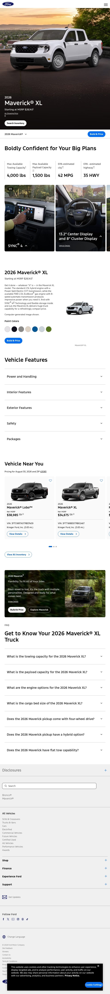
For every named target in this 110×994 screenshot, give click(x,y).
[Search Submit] (6, 786)
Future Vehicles (9, 836)
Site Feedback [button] (7, 948)
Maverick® (8, 798)
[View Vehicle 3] (56, 546)
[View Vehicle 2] (53, 546)
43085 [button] (43, 471)
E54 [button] (20, 514)
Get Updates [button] (14, 897)
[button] (50, 255)
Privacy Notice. (72, 975)
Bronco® (7, 795)
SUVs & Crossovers (11, 819)
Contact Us (6, 955)
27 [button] (14, 303)
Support (7, 884)
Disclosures (11, 770)
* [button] (25, 167)
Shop (5, 860)
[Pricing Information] (23, 515)
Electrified (7, 829)
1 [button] (33, 109)
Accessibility (6, 958)
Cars (4, 826)
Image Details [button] (13, 602)
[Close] (98, 968)
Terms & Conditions (9, 961)
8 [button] (5, 116)
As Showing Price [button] (11, 113)
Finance (7, 868)
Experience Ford (11, 876)
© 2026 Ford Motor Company (13, 945)
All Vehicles (8, 813)
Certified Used (9, 839)
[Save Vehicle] (50, 480)
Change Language (16, 936)
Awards (6, 850)
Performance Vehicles (12, 846)
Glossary (5, 952)
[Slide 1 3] (56, 255)
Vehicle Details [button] (64, 246)
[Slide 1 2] (53, 255)
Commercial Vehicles (12, 832)
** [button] (33, 171)
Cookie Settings (94, 984)
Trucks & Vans (9, 822)
